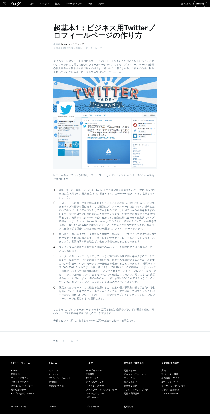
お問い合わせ (92, 397)
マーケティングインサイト (174, 385)
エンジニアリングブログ (136, 389)
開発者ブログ (130, 385)
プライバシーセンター (22, 385)
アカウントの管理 (95, 385)
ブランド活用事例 (170, 389)
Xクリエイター (93, 378)
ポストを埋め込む (20, 382)
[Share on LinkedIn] (95, 48)
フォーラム (129, 378)
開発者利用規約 (131, 393)
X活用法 (90, 374)
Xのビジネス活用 (169, 374)
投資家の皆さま (56, 385)
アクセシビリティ (20, 378)
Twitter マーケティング (72, 44)
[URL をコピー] (100, 48)
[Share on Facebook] (91, 48)
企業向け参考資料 (170, 363)
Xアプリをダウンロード (22, 393)
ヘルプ (89, 363)
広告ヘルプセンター (96, 382)
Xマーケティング (169, 382)
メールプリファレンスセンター (101, 389)
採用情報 (53, 382)
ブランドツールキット (60, 378)
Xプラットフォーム (20, 363)
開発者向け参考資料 (134, 363)
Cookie (52, 406)
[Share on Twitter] (86, 48)
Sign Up (200, 3)
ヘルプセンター (94, 370)
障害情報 (15, 374)
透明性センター (18, 389)
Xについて (54, 370)
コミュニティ (130, 382)
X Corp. (53, 363)
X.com (14, 370)
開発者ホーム (130, 370)
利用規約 (128, 406)
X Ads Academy (169, 393)
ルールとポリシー (95, 393)
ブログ (30, 3)
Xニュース (54, 374)
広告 (163, 370)
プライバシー (92, 406)
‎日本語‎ (184, 3)
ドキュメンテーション (135, 374)
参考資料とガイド (170, 378)
